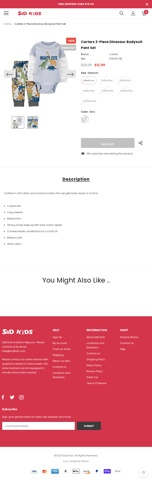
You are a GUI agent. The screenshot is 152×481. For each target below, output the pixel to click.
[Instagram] (21, 397)
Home (7, 24)
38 (88, 153)
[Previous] (10, 74)
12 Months (108, 90)
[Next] (70, 74)
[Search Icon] (122, 13)
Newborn (88, 80)
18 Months (127, 90)
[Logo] (29, 13)
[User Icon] (133, 13)
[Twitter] (12, 397)
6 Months (125, 80)
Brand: (85, 54)
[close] (147, 4)
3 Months (107, 80)
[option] (40, 74)
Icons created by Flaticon (76, 461)
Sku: (83, 58)
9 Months (89, 90)
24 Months (89, 101)
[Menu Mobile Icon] (6, 13)
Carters (113, 54)
